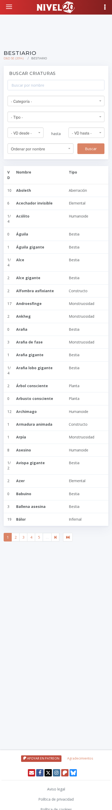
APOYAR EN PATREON (42, 758)
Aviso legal (56, 789)
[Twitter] (48, 772)
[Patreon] (65, 772)
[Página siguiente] (55, 537)
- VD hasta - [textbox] (82, 133)
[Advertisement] (56, 31)
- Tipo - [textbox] (17, 117)
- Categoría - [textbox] (21, 101)
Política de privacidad (56, 799)
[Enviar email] (31, 772)
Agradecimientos (80, 758)
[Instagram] (56, 772)
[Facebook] (39, 772)
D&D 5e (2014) (14, 58)
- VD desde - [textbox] (21, 133)
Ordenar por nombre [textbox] (28, 148)
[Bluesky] (73, 772)
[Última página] (68, 537)
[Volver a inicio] (9, 6)
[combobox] (56, 101)
